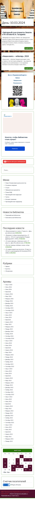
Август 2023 (8, 368)
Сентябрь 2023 (9, 366)
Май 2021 (8, 432)
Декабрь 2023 (9, 359)
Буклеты (7, 268)
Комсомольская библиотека (13, 217)
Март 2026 (8, 296)
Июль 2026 (8, 287)
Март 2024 (8, 352)
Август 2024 (8, 340)
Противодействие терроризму (13, 201)
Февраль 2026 (9, 298)
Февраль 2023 (9, 383)
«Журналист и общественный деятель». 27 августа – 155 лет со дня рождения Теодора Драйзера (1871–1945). (17, 236)
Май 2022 (8, 404)
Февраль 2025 (9, 326)
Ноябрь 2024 (9, 333)
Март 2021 (8, 436)
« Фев (4, 472)
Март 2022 (8, 408)
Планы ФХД (8, 192)
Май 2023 (8, 376)
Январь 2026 (9, 301)
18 (5, 466)
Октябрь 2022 (9, 392)
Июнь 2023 (8, 373)
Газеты (7, 197)
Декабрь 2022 (9, 387)
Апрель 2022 (9, 406)
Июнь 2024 (8, 345)
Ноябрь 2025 (9, 305)
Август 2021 (8, 425)
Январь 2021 (9, 441)
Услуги (7, 187)
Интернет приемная (10, 199)
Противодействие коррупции (13, 194)
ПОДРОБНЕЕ (29, 48)
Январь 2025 (9, 329)
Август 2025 (8, 312)
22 (21, 466)
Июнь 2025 (8, 317)
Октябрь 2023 (9, 364)
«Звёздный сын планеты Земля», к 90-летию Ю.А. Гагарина (17, 33)
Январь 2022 (9, 413)
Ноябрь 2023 (9, 361)
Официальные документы (12, 190)
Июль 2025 (8, 315)
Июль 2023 (8, 371)
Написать (15, 148)
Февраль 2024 (9, 354)
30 (25, 469)
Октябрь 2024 (9, 336)
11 (5, 463)
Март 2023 (8, 380)
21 (17, 466)
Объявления (8, 271)
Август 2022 (8, 396)
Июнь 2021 (8, 429)
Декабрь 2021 (9, 415)
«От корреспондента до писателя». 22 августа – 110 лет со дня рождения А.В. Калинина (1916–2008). (18, 251)
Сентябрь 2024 (9, 338)
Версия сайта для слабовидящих (16, 161)
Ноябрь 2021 (9, 418)
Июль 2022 (8, 399)
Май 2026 (8, 291)
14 (17, 463)
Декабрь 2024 (9, 331)
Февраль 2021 (9, 439)
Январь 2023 (9, 385)
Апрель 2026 (9, 294)
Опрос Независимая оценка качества (15, 183)
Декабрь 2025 (9, 303)
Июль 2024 (8, 343)
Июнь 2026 (8, 289)
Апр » (8, 472)
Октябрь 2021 (9, 420)
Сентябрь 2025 (9, 310)
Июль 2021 (8, 427)
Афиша (7, 266)
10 (30, 460)
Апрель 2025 (9, 322)
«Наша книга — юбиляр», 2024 (15, 56)
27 (13, 469)
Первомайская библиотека (12, 215)
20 (13, 466)
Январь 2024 (9, 357)
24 (30, 466)
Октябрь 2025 (9, 308)
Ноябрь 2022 (9, 390)
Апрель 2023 (9, 378)
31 (30, 469)
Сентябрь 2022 (9, 394)
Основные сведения (11, 185)
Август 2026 (8, 284)
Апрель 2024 (9, 350)
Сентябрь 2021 (9, 422)
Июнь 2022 (8, 401)
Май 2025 (8, 319)
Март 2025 (8, 324)
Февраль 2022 (9, 411)
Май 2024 (8, 347)
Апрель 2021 (9, 434)
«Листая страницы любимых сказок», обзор (17, 245)
